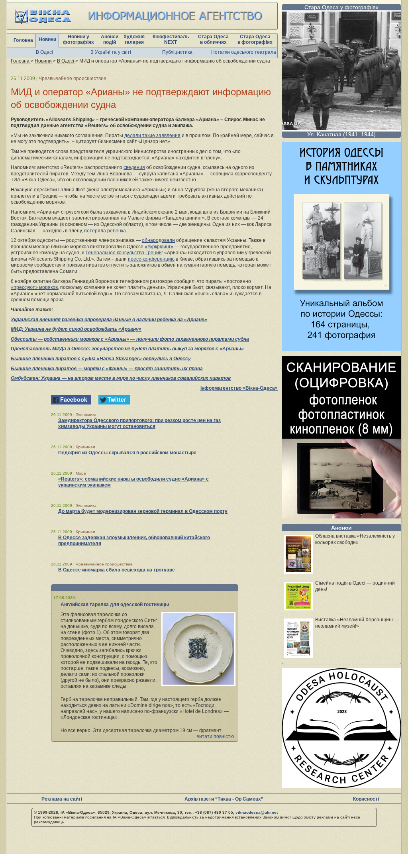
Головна (23, 40)
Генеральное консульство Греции (124, 252)
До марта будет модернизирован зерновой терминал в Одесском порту (143, 511)
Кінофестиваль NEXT (171, 39)
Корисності (366, 799)
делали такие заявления (152, 135)
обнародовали (158, 240)
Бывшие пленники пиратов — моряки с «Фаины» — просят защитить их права (107, 368)
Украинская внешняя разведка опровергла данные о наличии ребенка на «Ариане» (109, 319)
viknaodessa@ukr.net (256, 812)
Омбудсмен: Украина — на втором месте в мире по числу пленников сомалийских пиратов (121, 378)
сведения (134, 167)
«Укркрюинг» (159, 246)
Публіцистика (177, 52)
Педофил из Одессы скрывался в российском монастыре (127, 452)
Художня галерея (134, 39)
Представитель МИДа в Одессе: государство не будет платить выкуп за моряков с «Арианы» (127, 348)
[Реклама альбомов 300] (341, 348)
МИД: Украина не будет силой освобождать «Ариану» (76, 329)
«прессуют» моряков (34, 287)
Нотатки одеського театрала (243, 52)
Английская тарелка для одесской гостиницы (115, 604)
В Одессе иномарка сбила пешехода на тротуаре (116, 570)
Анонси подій (109, 39)
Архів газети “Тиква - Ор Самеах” (223, 799)
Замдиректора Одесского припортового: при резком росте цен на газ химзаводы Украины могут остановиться (139, 423)
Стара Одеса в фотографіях (255, 39)
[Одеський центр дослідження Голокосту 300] (341, 785)
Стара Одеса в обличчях (213, 39)
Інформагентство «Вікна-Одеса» (239, 388)
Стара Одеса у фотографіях (341, 7)
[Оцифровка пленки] (341, 516)
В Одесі (44, 52)
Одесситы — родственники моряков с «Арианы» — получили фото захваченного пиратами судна (130, 339)
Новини (47, 39)
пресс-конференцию (151, 259)
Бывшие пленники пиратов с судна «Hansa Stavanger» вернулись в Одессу (101, 358)
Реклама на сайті (61, 799)
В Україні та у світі (110, 52)
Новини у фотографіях (78, 39)
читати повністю (215, 736)
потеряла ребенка (105, 231)
